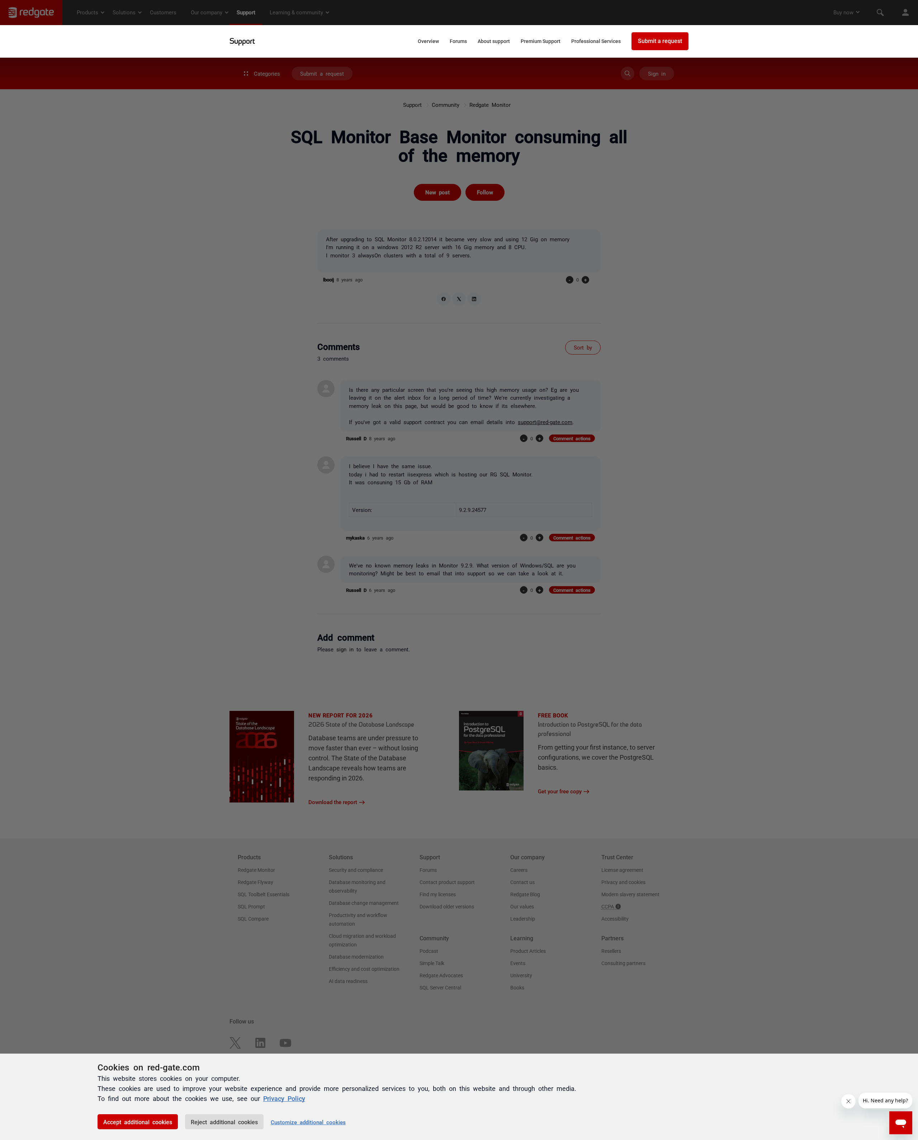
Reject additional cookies (224, 1122)
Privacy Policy (284, 1098)
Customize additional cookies (308, 1122)
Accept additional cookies (137, 1122)
